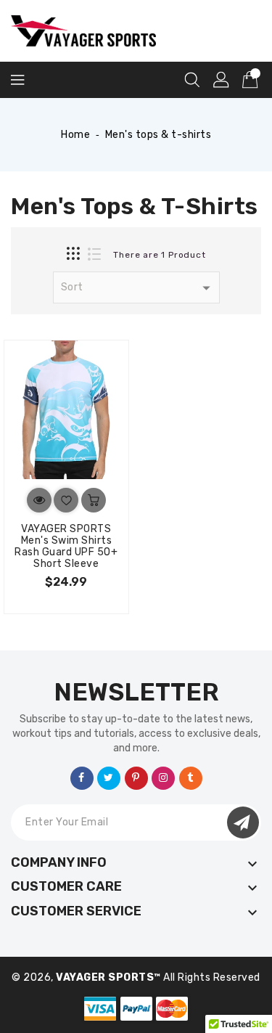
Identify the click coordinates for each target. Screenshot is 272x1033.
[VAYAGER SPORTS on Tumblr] (190, 777)
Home (75, 134)
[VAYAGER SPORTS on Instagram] (163, 777)
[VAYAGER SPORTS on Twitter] (109, 777)
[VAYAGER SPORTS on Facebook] (81, 777)
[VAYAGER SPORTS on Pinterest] (136, 777)
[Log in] (221, 79)
